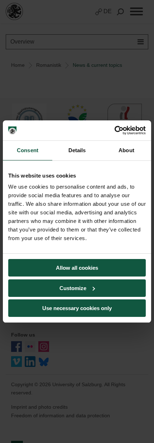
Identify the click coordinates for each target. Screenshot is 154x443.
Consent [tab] (27, 150)
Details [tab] (77, 150)
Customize (72, 288)
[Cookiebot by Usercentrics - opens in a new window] (114, 130)
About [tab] (126, 150)
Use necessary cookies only (77, 308)
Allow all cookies (77, 268)
